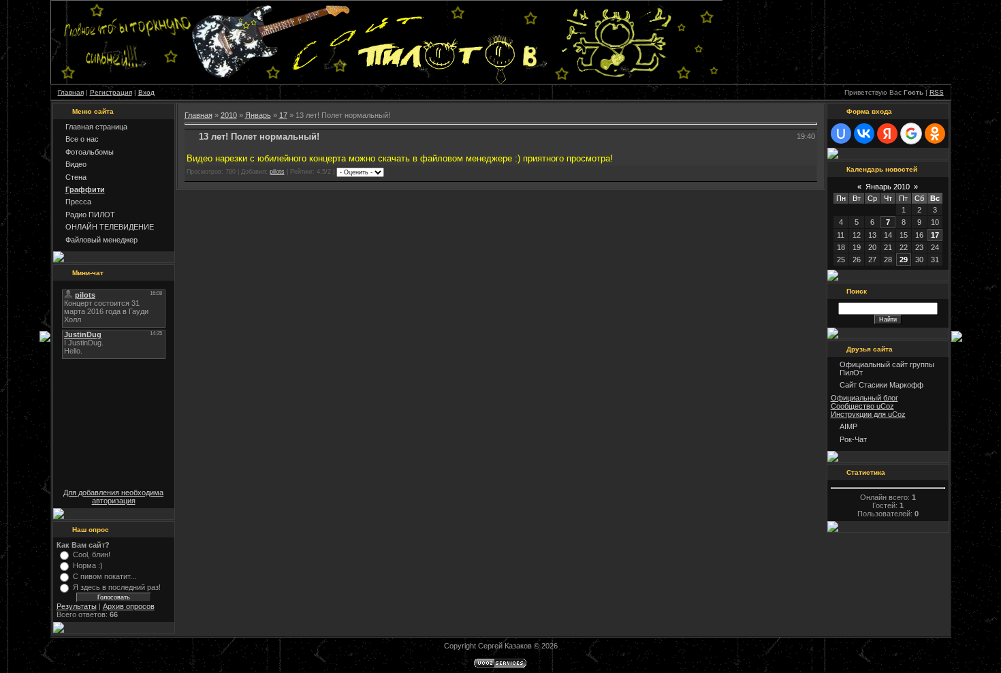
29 (904, 259)
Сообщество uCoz (862, 406)
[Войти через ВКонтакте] (864, 133)
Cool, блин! (91, 554)
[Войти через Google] (911, 133)
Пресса (78, 202)
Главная (71, 92)
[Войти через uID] (841, 133)
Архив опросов (129, 606)
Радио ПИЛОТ (90, 214)
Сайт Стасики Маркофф (881, 385)
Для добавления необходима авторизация (113, 496)
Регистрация (111, 92)
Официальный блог (864, 398)
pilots (277, 171)
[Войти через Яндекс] (887, 133)
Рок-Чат (853, 439)
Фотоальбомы (89, 152)
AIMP (848, 426)
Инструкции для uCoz (868, 414)
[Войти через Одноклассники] (935, 133)
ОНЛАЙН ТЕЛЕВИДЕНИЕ (109, 227)
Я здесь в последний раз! (117, 587)
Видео (75, 164)
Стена (75, 177)
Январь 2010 (887, 187)
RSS (937, 92)
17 (283, 115)
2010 (229, 115)
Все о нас (82, 139)
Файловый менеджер (101, 240)
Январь (258, 115)
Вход (146, 92)
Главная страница (96, 127)
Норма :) (88, 565)
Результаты (77, 606)
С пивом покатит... (104, 576)
